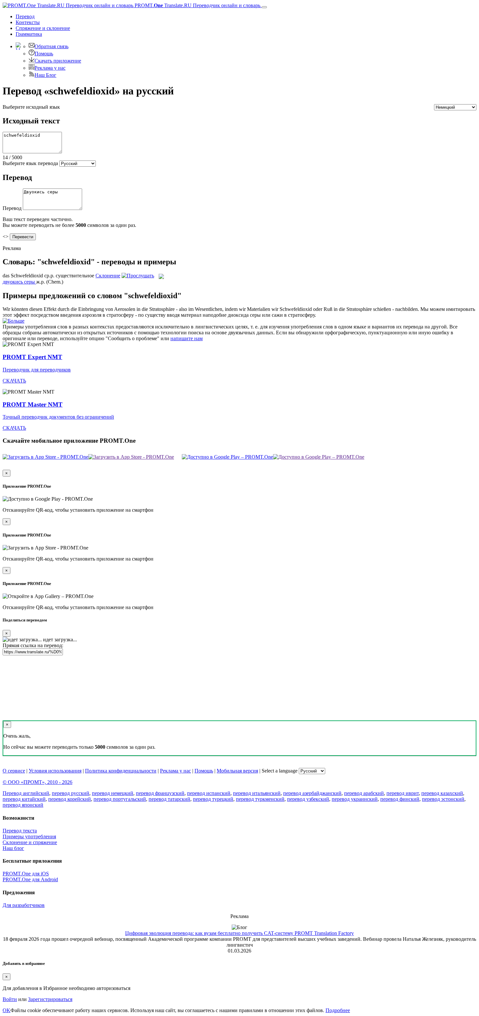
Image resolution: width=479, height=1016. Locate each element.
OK (6, 1010)
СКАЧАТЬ (14, 380)
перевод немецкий (112, 793)
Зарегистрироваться (50, 999)
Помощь (44, 53)
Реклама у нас (50, 68)
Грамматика (29, 34)
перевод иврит (402, 793)
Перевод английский (26, 793)
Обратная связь (51, 46)
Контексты (28, 22)
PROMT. (196, 5)
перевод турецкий (213, 799)
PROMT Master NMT (33, 404)
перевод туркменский (260, 799)
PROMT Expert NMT (32, 357)
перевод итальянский (257, 793)
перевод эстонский (443, 799)
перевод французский (160, 793)
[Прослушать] (138, 275)
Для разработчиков (24, 905)
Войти (10, 999)
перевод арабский (364, 793)
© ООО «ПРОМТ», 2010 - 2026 (37, 782)
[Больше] (13, 321)
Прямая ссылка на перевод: (33, 645)
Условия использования (55, 770)
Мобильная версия (237, 770)
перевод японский (23, 805)
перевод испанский (208, 793)
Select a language (280, 770)
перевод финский (399, 799)
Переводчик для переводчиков (37, 369)
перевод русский (70, 793)
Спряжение (43, 28)
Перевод (25, 16)
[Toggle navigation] (264, 7)
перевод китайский (24, 799)
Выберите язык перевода (30, 163)
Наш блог (13, 848)
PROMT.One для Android (30, 879)
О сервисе (14, 770)
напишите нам (186, 338)
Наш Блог (45, 75)
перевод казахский (442, 793)
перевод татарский (169, 799)
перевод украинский (355, 799)
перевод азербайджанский (312, 793)
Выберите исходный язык (31, 107)
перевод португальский (120, 799)
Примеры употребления (29, 836)
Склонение (107, 275)
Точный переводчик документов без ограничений (58, 417)
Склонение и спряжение (30, 842)
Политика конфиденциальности (120, 770)
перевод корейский (69, 799)
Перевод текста (20, 830)
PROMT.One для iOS (26, 873)
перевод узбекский (308, 799)
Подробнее (338, 1010)
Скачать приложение (58, 60)
